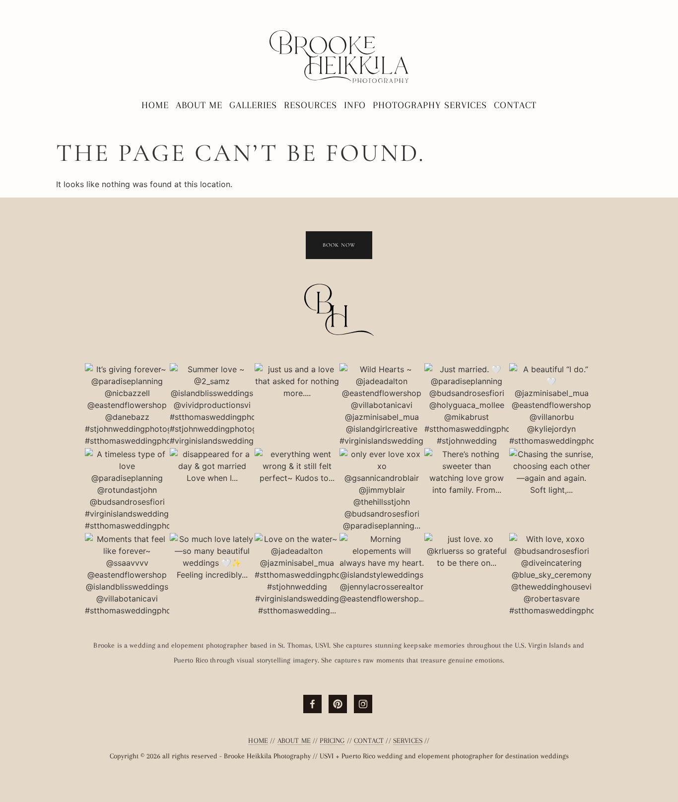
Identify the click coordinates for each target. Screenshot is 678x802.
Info (355, 105)
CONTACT (369, 740)
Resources (310, 105)
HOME (258, 740)
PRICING (332, 740)
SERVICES (407, 740)
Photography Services (430, 105)
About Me (199, 105)
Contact (515, 105)
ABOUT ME (294, 740)
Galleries (253, 105)
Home (155, 105)
